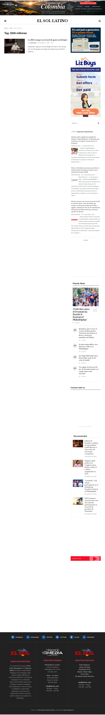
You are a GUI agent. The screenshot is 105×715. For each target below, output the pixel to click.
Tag (11, 28)
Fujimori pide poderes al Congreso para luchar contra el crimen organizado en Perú (91, 467)
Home (6, 28)
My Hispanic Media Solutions (84, 676)
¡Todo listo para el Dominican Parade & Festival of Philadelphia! (81, 314)
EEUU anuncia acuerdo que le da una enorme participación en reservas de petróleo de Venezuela (91, 504)
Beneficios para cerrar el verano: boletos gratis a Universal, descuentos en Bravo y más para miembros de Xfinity (88, 333)
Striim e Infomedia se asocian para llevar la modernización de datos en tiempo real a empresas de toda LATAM (85, 170)
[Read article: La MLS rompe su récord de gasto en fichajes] (14, 46)
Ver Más (85, 240)
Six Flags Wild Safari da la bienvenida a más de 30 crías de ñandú (88, 358)
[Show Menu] (5, 21)
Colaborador (33, 43)
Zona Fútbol (85, 674)
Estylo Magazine (84, 665)
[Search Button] (100, 21)
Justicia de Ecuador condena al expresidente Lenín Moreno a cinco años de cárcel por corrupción (91, 447)
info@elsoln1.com (52, 686)
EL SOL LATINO (52, 21)
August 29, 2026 (91, 456)
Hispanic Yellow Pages (84, 672)
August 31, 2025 (44, 43)
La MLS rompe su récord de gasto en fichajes (47, 40)
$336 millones (18, 28)
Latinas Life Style (84, 667)
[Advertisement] (88, 261)
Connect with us (78, 387)
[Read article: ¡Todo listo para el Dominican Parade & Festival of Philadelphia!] (86, 297)
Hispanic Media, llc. (68, 710)
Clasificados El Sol (85, 669)
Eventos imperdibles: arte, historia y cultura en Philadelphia (88, 347)
